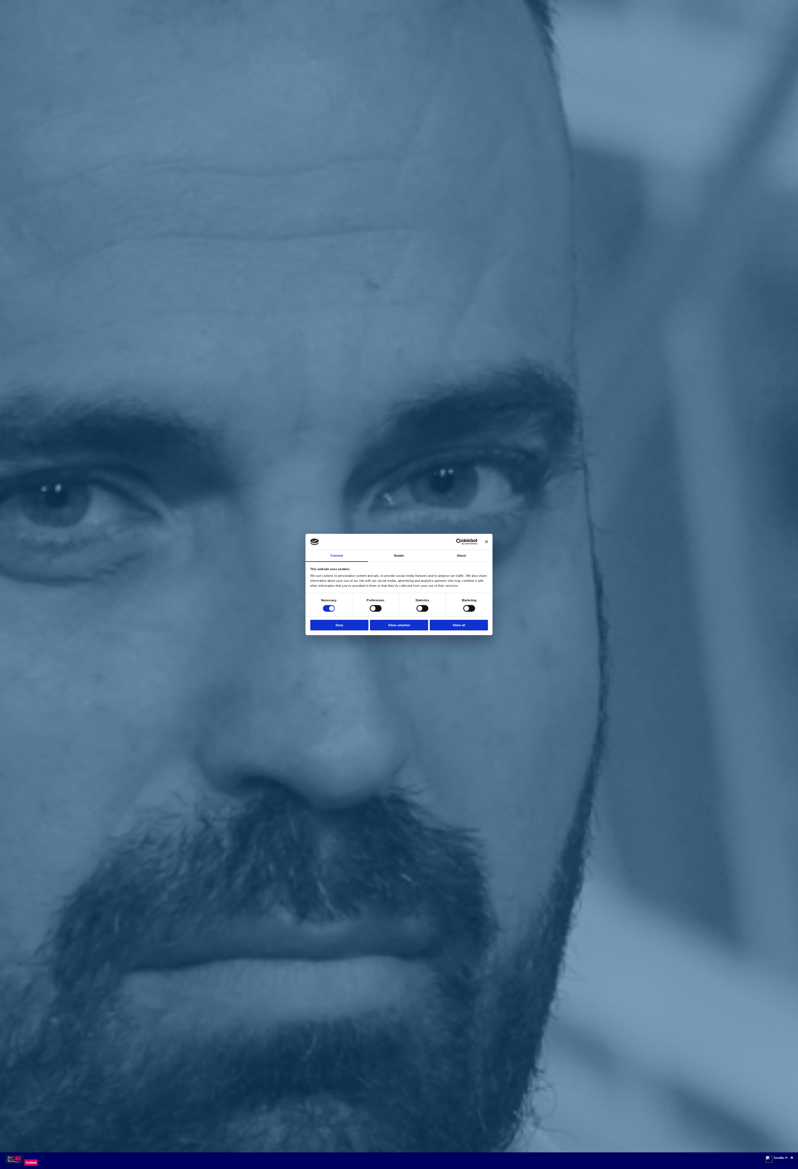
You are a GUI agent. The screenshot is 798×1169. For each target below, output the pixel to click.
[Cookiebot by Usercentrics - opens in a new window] (459, 542)
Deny (339, 625)
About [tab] (461, 555)
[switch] (376, 608)
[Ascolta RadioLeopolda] (769, 1159)
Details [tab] (399, 555)
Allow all (459, 625)
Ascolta (779, 1157)
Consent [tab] (336, 555)
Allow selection (399, 625)
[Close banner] (486, 541)
